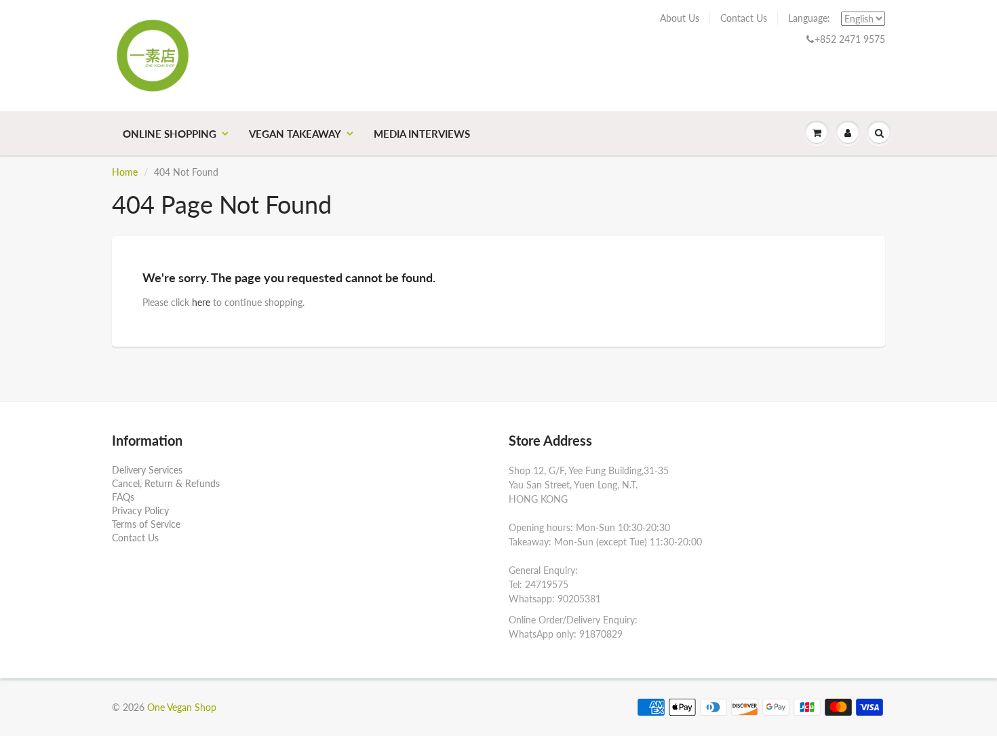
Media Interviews (422, 134)
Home (125, 172)
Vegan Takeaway (295, 134)
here (201, 302)
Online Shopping (169, 134)
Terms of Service (146, 524)
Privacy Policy (140, 510)
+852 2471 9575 (850, 39)
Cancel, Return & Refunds (166, 483)
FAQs (123, 497)
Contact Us (743, 18)
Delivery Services (147, 470)
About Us (679, 18)
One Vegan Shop (181, 707)
